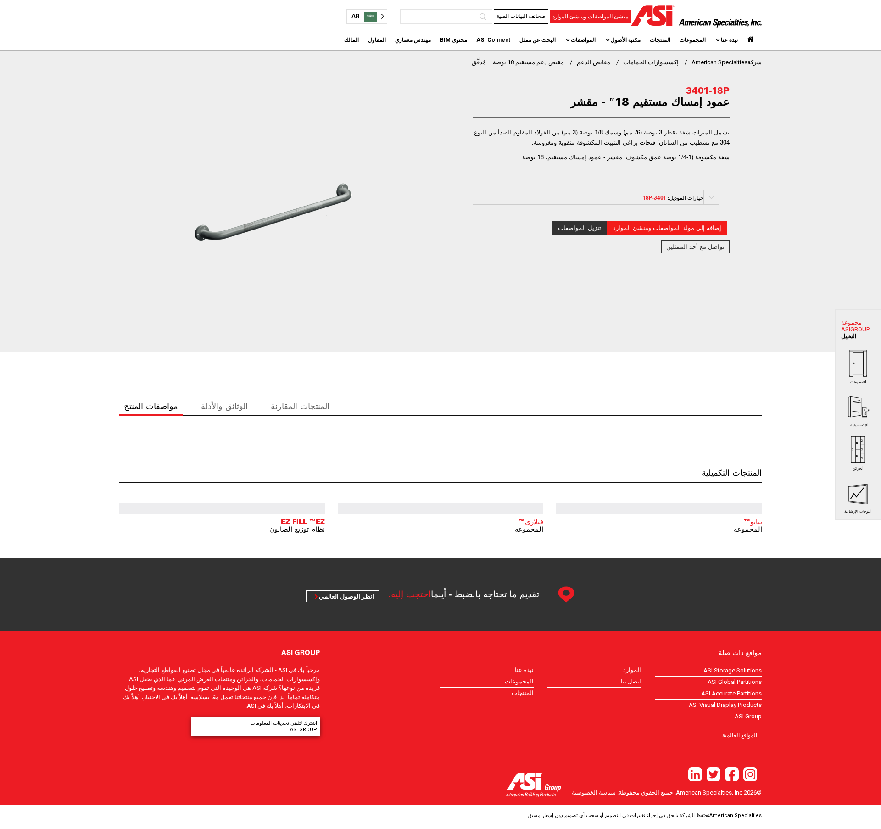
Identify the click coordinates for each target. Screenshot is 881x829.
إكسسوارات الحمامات (651, 62)
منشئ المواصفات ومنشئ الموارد (590, 16)
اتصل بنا (631, 681)
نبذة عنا (729, 40)
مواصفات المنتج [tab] (151, 406)
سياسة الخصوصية (594, 792)
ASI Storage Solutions (732, 670)
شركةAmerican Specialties (726, 62)
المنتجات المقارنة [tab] (300, 406)
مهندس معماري (413, 40)
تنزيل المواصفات (579, 227)
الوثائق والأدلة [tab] (224, 406)
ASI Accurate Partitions (731, 693)
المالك (351, 40)
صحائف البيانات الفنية (521, 16)
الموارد (632, 670)
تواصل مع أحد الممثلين (695, 246)
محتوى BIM (453, 40)
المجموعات (693, 40)
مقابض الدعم (593, 62)
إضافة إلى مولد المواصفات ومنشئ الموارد (667, 227)
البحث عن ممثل (537, 40)
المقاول (377, 40)
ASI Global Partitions (735, 681)
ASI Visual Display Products (725, 704)
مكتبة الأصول (626, 40)
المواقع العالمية (739, 735)
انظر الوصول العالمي (346, 596)
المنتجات (660, 40)
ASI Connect (493, 40)
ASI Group (748, 716)
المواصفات (583, 40)
